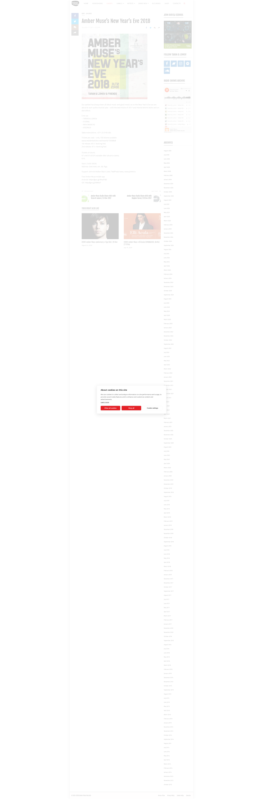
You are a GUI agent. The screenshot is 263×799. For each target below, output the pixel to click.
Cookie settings (152, 408)
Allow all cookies (110, 408)
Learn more (105, 402)
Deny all (131, 408)
